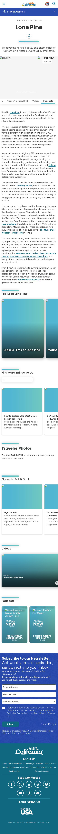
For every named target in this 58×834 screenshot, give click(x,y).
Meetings (30, 763)
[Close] (55, 11)
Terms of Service (19, 733)
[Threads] (37, 784)
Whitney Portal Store (29, 279)
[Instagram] (6, 466)
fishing (52, 165)
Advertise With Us (48, 767)
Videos (35, 101)
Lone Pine (15, 112)
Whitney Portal (24, 185)
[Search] (54, 4)
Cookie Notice (14, 771)
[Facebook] (11, 784)
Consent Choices (42, 771)
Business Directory (16, 763)
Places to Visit (27, 20)
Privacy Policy (47, 724)
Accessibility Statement (30, 767)
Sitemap (39, 763)
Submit (10, 724)
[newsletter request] (37, 793)
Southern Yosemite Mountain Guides (29, 256)
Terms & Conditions (10, 767)
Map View (47, 61)
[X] (20, 784)
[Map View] (48, 75)
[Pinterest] (9, 466)
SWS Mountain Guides (26, 253)
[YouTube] (13, 466)
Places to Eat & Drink (17, 101)
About (4, 763)
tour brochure (9, 224)
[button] (29, 35)
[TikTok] (29, 793)
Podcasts (48, 101)
